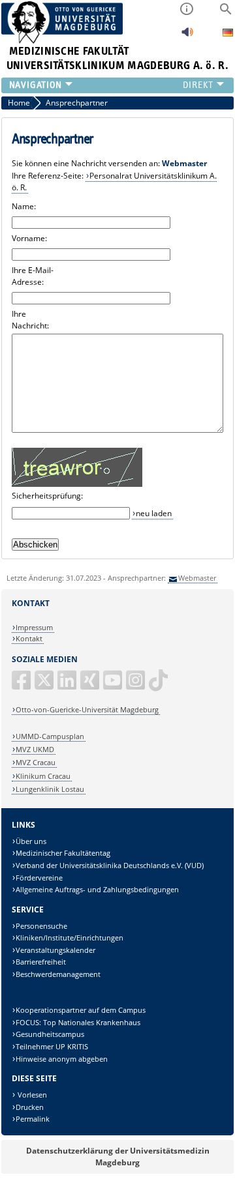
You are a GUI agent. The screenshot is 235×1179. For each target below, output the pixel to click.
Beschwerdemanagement (58, 974)
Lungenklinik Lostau (50, 789)
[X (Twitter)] (45, 685)
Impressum (34, 627)
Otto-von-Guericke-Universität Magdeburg (87, 709)
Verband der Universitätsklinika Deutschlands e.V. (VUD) (110, 865)
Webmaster (197, 578)
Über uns (31, 841)
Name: (24, 206)
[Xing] (90, 685)
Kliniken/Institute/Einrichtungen (69, 937)
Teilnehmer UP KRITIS (52, 1046)
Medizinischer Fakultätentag (63, 853)
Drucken (30, 1107)
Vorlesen (31, 1094)
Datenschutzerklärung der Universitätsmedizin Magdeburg (118, 1156)
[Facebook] (22, 685)
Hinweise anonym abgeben (62, 1059)
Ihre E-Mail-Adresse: (33, 276)
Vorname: (29, 238)
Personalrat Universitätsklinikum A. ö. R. (114, 181)
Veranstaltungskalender (55, 950)
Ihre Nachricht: (30, 319)
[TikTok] (159, 685)
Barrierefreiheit (41, 962)
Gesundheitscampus (50, 1034)
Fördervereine (39, 877)
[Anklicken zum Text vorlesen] (187, 35)
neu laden (154, 513)
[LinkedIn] (67, 685)
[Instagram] (136, 685)
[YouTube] (113, 685)
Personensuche (41, 926)
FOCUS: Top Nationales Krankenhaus (78, 1022)
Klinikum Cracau (43, 776)
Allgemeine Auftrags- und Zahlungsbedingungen (97, 889)
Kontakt (29, 638)
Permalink (33, 1119)
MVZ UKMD (35, 749)
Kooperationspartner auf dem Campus (81, 1010)
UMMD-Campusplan (50, 736)
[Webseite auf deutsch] (228, 34)
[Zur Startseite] (62, 40)
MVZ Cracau (35, 762)
